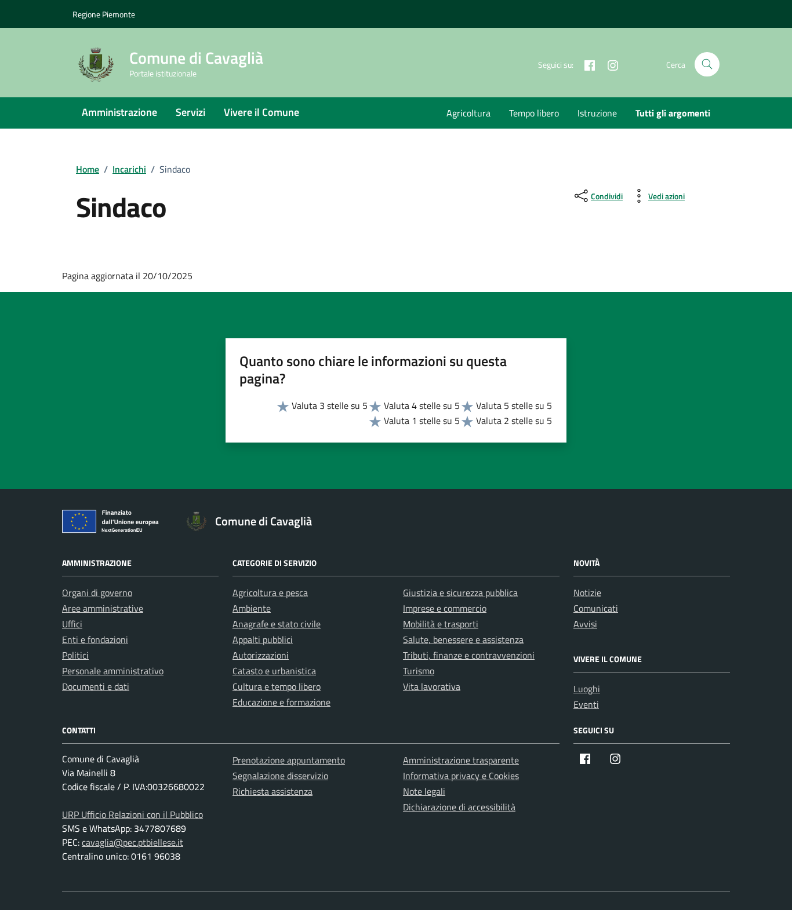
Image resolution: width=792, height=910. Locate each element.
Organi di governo (97, 593)
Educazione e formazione (281, 702)
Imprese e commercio (444, 608)
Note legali (424, 791)
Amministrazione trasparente (461, 760)
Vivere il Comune (261, 112)
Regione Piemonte (103, 14)
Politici (75, 655)
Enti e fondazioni (95, 639)
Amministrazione (119, 112)
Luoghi (586, 689)
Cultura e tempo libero (276, 686)
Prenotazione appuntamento (288, 760)
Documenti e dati (95, 686)
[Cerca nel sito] (707, 64)
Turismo (418, 671)
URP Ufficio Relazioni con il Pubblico (132, 814)
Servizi (190, 112)
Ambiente (251, 608)
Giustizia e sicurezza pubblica (460, 593)
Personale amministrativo (113, 671)
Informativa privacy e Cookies (461, 776)
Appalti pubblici (262, 639)
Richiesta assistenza (272, 791)
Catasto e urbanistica (274, 671)
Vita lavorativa (431, 686)
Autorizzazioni (260, 655)
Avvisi (585, 624)
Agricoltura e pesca (270, 593)
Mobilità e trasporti (440, 624)
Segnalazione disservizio (280, 776)
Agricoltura (468, 113)
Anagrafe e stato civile (276, 624)
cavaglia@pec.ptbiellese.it (132, 842)
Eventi (586, 704)
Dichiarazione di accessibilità (459, 807)
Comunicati (595, 608)
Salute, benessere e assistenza (463, 639)
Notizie (587, 593)
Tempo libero (534, 113)
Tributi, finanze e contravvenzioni (469, 655)
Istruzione (597, 113)
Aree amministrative (102, 608)
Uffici (72, 624)
